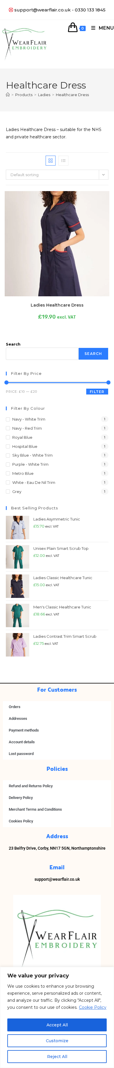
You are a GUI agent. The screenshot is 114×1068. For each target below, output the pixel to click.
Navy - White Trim (28, 419)
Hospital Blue (24, 446)
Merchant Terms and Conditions (35, 809)
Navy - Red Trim (27, 428)
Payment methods (24, 730)
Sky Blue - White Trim (32, 455)
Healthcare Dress (72, 94)
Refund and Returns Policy (31, 786)
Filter (97, 392)
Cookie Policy (92, 1007)
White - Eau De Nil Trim (33, 482)
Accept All (57, 1025)
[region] (57, 1017)
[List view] (63, 161)
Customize (57, 1040)
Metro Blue (23, 473)
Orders (14, 707)
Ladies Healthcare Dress (57, 305)
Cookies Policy (21, 821)
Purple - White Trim (30, 464)
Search (13, 344)
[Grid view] (51, 161)
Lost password (21, 753)
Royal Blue (22, 437)
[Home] (8, 94)
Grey (16, 491)
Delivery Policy (21, 797)
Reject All (57, 1056)
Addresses (18, 718)
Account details (22, 742)
